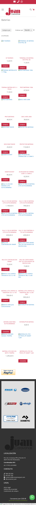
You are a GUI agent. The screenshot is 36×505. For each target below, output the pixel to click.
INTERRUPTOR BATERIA (26, 322)
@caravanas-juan (11, 479)
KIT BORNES (9, 58)
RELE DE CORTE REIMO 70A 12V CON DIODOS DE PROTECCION (26, 261)
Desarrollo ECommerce (18, 500)
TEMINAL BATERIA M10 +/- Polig (9, 88)
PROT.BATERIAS (9, 116)
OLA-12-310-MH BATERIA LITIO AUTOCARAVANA (9, 202)
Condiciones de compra (11, 491)
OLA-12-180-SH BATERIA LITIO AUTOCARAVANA (26, 202)
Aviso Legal (7, 487)
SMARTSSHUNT (9, 172)
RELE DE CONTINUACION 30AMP (9, 260)
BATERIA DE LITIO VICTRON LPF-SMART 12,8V (26, 352)
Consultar (6, 331)
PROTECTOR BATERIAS (26, 144)
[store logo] (13, 12)
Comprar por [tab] (6, 30)
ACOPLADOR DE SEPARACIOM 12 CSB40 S (26, 172)
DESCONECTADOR (9, 144)
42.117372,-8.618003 (10, 465)
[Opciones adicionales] (8, 372)
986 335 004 (9, 473)
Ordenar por (19, 30)
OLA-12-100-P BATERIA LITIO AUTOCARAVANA (26, 231)
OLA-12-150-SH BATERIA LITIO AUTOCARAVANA (9, 231)
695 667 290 (9, 475)
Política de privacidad (10, 489)
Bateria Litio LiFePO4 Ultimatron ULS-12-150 (9, 291)
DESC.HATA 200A (26, 116)
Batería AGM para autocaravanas (10, 323)
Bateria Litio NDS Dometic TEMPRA (9, 352)
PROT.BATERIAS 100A (26, 87)
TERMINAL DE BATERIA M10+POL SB (26, 59)
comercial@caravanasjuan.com (15, 477)
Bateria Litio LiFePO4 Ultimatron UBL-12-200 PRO (26, 292)
